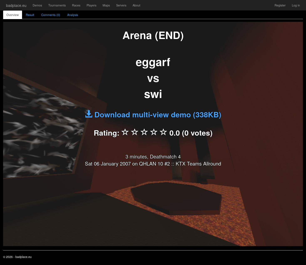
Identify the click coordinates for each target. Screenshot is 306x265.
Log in (296, 5)
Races (76, 5)
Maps (106, 5)
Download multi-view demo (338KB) (156, 114)
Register (280, 5)
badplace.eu (16, 5)
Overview (12, 15)
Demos (37, 5)
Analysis (72, 15)
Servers (121, 5)
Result (30, 15)
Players (91, 5)
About (136, 5)
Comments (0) (50, 15)
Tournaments (57, 5)
